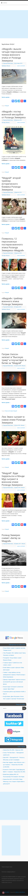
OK (23, 708)
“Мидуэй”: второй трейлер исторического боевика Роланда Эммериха (11, 183)
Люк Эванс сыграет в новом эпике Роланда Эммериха (13, 419)
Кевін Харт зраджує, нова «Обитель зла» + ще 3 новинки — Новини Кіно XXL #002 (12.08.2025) (14, 765)
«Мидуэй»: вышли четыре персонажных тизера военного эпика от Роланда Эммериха (13, 54)
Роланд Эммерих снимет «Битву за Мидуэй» (11, 538)
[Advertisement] (14, 24)
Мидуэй (7, 105)
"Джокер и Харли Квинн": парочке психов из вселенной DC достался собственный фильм (14, 682)
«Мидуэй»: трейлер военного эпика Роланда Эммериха (12, 301)
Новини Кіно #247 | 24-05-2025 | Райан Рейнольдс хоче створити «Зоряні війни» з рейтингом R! (14, 781)
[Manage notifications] (3, 892)
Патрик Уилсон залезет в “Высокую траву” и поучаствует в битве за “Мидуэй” (14, 359)
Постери (4, 122)
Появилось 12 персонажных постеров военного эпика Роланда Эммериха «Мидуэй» (13, 244)
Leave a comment (21, 65)
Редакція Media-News (8, 63)
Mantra (17, 892)
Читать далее (6, 97)
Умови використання (7, 866)
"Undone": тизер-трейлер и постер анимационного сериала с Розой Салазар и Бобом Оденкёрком (14, 675)
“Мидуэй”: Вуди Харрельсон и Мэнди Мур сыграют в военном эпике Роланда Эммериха (13, 479)
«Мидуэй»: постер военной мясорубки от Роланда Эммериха (14, 114)
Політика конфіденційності (8, 871)
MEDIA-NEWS (6, 892)
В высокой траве (9, 411)
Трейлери (4, 65)
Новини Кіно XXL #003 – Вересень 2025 (13, 750)
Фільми (8, 65)
